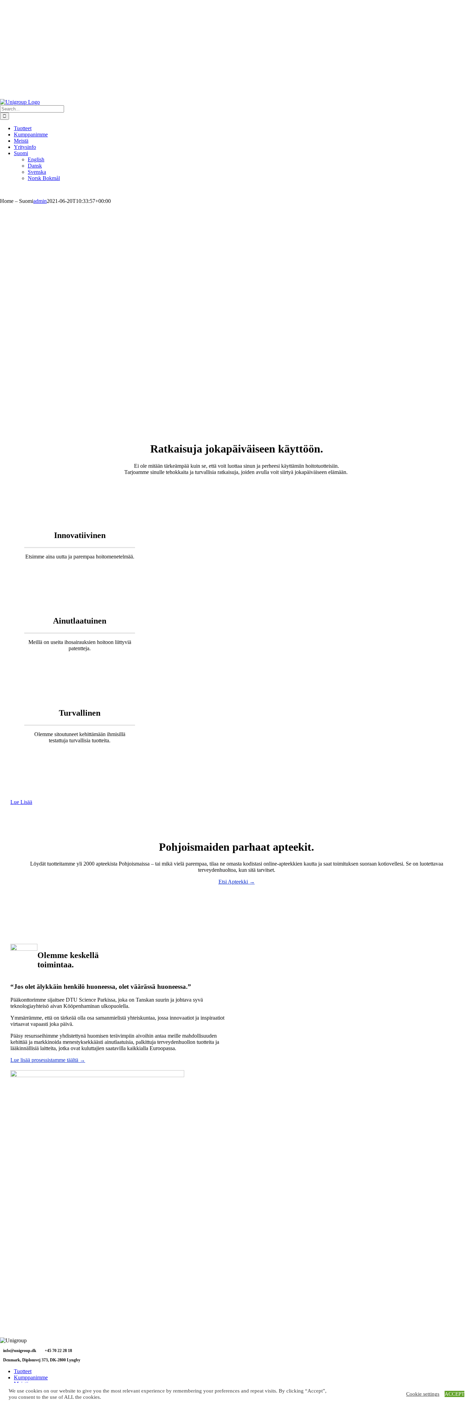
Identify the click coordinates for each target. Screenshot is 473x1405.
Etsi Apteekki (236, 882)
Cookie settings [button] (422, 1394)
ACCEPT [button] (454, 1394)
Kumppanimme (31, 1377)
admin (40, 201)
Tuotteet (23, 1371)
